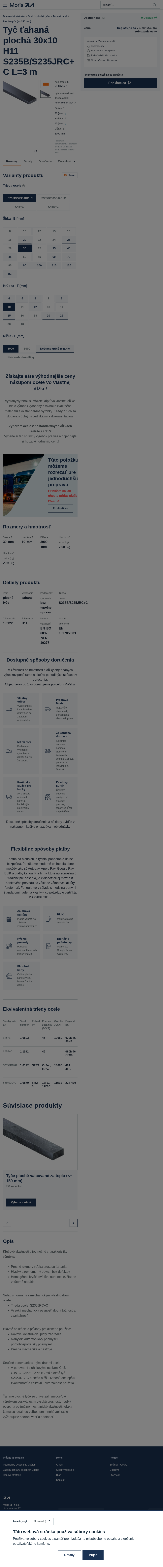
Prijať (93, 1555)
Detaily (69, 1555)
